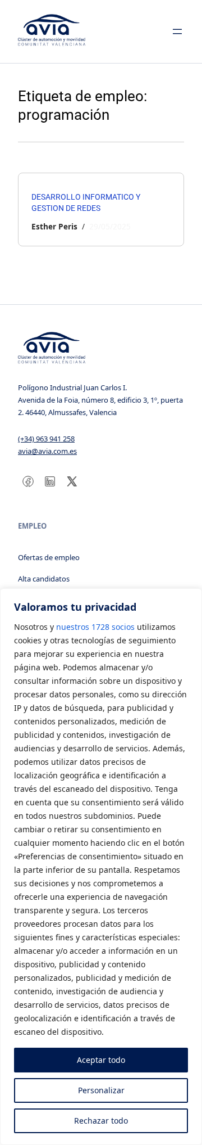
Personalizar (101, 1090)
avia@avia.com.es (47, 451)
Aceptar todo (101, 1059)
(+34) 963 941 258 (46, 439)
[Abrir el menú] (177, 31)
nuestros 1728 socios (95, 626)
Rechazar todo (101, 1120)
